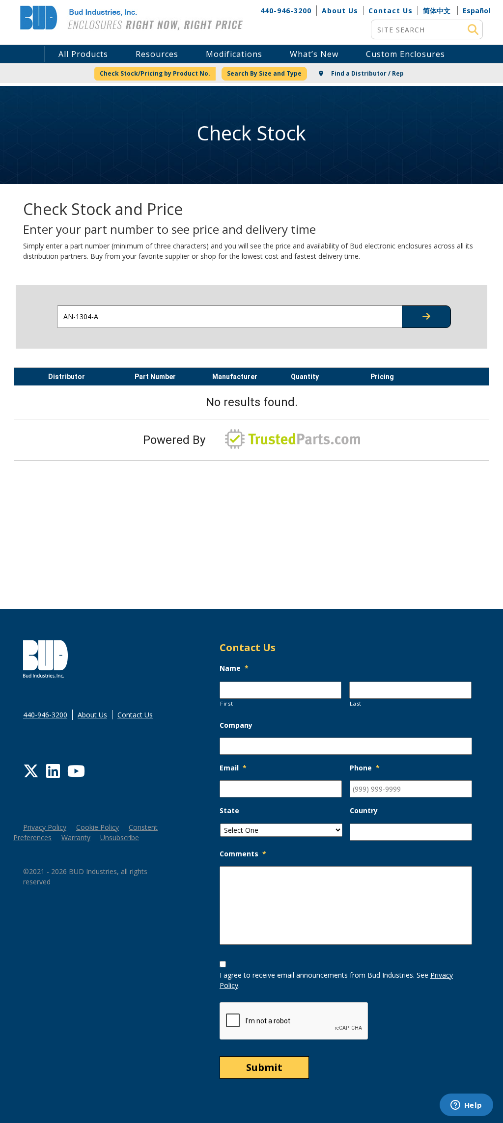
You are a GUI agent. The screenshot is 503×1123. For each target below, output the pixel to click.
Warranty (75, 837)
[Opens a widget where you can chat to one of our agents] (466, 1106)
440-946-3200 (285, 10)
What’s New (314, 54)
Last (356, 703)
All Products (83, 54)
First (226, 703)
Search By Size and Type (264, 73)
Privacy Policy (44, 827)
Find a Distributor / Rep (367, 73)
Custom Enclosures (405, 54)
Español (476, 10)
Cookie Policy (97, 827)
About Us (340, 10)
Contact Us (390, 10)
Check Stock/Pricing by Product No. (155, 73)
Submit (264, 1067)
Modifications (234, 54)
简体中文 (436, 10)
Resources (157, 54)
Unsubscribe (119, 837)
